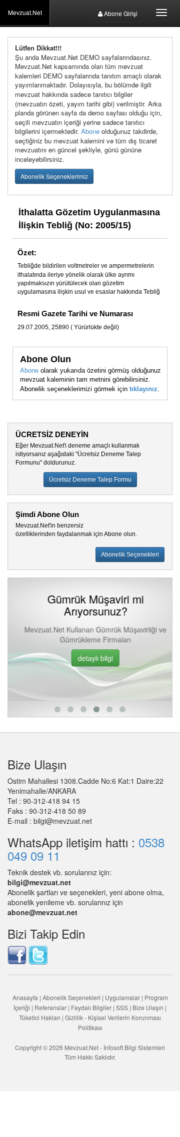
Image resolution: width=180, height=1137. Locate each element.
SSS (122, 1007)
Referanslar (50, 1007)
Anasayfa (25, 997)
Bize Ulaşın (148, 1007)
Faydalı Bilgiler (91, 1007)
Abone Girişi (120, 13)
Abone (90, 131)
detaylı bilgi (90, 658)
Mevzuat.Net (25, 12)
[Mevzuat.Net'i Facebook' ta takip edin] (17, 954)
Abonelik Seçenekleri (71, 997)
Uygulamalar (122, 997)
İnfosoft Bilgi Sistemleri (134, 1047)
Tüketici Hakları (40, 1017)
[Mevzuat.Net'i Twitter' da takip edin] (38, 954)
